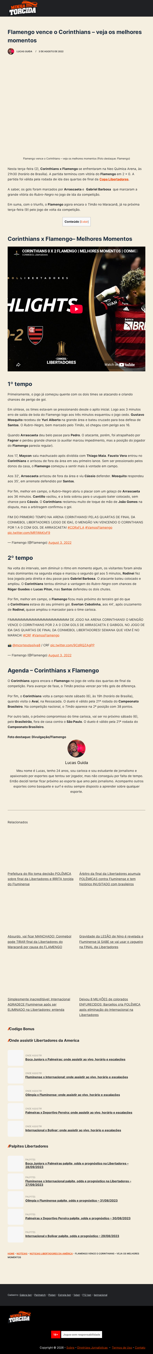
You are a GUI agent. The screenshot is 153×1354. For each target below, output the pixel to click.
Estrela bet (64, 1294)
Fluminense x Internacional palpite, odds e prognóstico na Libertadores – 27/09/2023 (78, 1182)
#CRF (27, 635)
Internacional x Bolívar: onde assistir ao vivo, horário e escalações (73, 1130)
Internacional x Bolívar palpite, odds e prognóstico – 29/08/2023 (72, 1236)
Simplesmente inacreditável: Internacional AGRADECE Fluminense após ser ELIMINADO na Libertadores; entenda (39, 1004)
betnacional (100, 1294)
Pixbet (52, 1294)
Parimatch (40, 1294)
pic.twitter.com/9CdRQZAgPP (72, 645)
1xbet (77, 1294)
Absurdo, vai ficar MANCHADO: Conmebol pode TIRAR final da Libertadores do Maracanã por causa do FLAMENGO (39, 942)
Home (11, 1253)
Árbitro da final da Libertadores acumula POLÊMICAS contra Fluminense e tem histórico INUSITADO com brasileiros (109, 879)
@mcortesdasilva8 (26, 645)
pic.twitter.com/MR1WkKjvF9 (29, 533)
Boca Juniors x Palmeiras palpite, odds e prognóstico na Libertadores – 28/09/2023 (77, 1165)
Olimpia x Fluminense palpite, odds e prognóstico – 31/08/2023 (71, 1200)
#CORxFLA (76, 527)
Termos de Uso (122, 1347)
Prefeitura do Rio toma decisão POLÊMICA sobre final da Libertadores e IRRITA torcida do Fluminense (41, 879)
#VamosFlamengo (98, 527)
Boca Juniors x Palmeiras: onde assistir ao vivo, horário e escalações (75, 1059)
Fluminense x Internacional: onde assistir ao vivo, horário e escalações (76, 1077)
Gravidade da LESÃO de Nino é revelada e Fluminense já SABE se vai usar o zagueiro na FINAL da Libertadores (111, 942)
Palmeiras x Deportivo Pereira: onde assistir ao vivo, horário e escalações (78, 1112)
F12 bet (86, 1294)
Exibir (84, 221)
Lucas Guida (76, 762)
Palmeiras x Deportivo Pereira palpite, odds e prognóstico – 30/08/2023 (78, 1218)
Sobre (70, 1347)
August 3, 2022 (59, 542)
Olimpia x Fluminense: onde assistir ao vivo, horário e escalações (72, 1095)
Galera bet (26, 1294)
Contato (140, 1347)
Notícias (22, 1253)
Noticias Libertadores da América (51, 1253)
